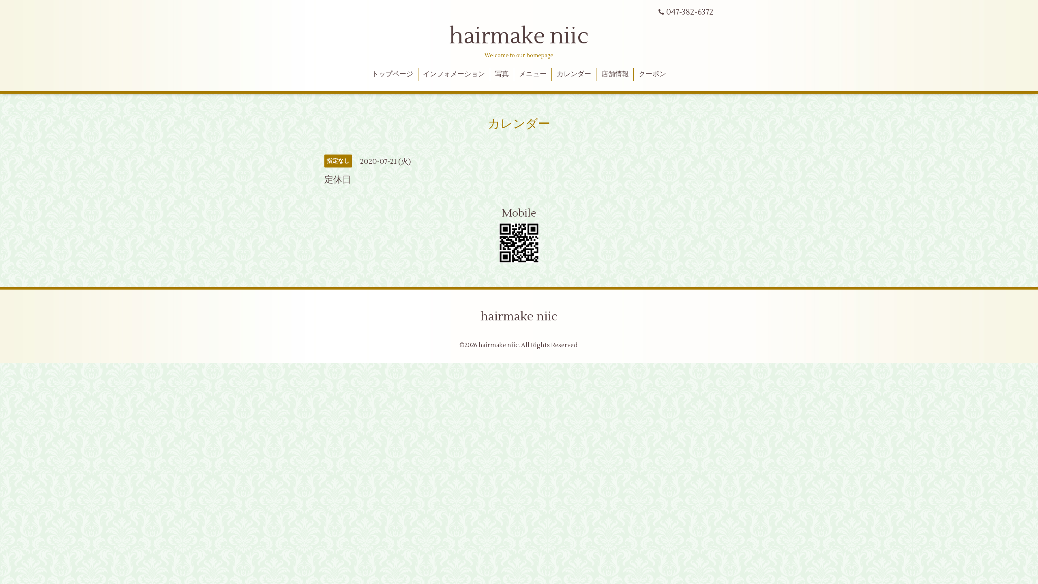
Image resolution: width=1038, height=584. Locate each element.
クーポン (652, 74)
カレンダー (574, 74)
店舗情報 (615, 74)
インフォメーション (454, 74)
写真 (502, 74)
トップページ (392, 74)
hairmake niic (519, 36)
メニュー (533, 74)
